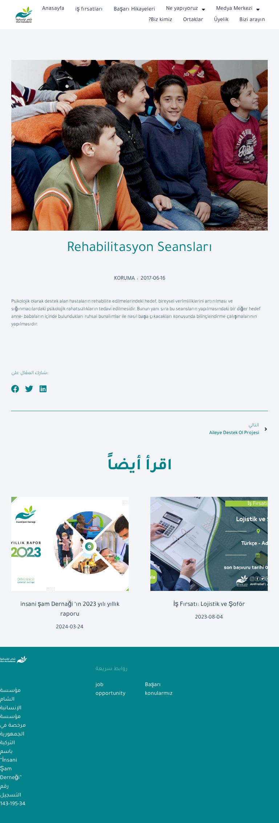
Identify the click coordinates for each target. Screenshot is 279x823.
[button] (15, 389)
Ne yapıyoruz (182, 9)
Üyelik (221, 20)
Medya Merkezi (234, 9)
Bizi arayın (252, 20)
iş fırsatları (89, 10)
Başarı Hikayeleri (134, 10)
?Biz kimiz (160, 20)
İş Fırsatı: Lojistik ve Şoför (209, 604)
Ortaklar (193, 20)
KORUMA (124, 279)
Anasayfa (53, 9)
